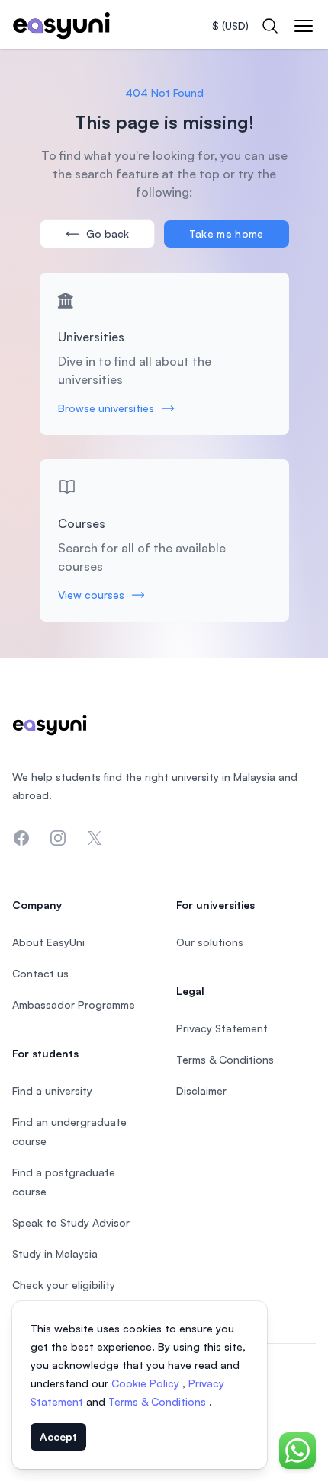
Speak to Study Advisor (71, 1222)
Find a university (52, 1090)
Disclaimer (201, 1090)
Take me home (226, 233)
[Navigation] (303, 26)
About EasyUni (48, 942)
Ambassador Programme (73, 1004)
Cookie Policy (146, 1383)
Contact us (40, 973)
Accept (58, 1436)
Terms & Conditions (158, 1401)
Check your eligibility (63, 1284)
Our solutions (209, 942)
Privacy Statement (222, 1028)
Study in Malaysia (55, 1253)
